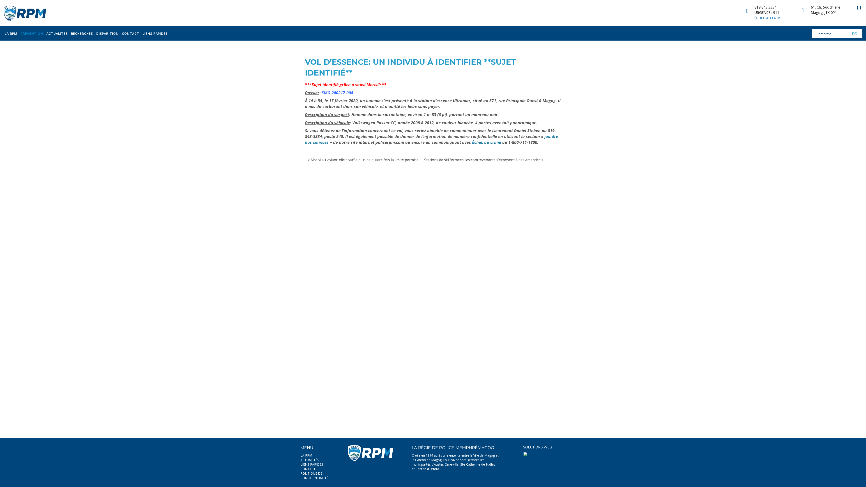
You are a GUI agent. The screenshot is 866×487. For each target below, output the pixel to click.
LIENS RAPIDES (311, 464)
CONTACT (308, 469)
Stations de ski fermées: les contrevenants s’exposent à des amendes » (483, 159)
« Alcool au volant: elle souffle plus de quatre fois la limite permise (363, 159)
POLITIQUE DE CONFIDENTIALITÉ (314, 475)
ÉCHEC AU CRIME (768, 18)
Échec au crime (486, 142)
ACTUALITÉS (309, 460)
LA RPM (306, 455)
